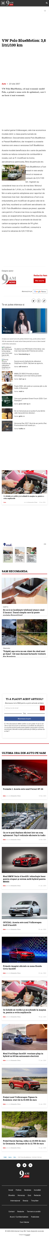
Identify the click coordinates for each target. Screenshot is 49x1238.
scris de (30, 502)
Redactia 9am (40, 275)
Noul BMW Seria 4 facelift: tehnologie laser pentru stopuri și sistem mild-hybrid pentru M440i (24, 879)
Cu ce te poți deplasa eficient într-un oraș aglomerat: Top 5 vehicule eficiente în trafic (24, 833)
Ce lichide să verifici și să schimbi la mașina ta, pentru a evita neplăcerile (24, 1011)
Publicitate (35, 1217)
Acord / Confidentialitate (19, 1217)
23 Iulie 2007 (14, 84)
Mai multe (39, 281)
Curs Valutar (24, 1222)
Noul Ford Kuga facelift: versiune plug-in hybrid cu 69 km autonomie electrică (23, 1054)
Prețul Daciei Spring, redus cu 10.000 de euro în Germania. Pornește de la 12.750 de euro (24, 1142)
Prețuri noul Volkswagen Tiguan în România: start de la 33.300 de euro (20, 1098)
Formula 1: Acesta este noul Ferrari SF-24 (23, 789)
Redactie (20, 1211)
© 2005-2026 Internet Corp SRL (15, 1231)
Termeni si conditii (33, 1211)
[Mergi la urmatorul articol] (45, 11)
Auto (4, 84)
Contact (12, 1211)
